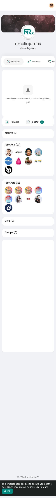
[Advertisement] (28, 268)
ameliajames (28, 43)
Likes (7, 221)
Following (10, 144)
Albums (9, 133)
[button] (51, 5)
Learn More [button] (42, 486)
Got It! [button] (7, 491)
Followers (10, 183)
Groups (9, 232)
